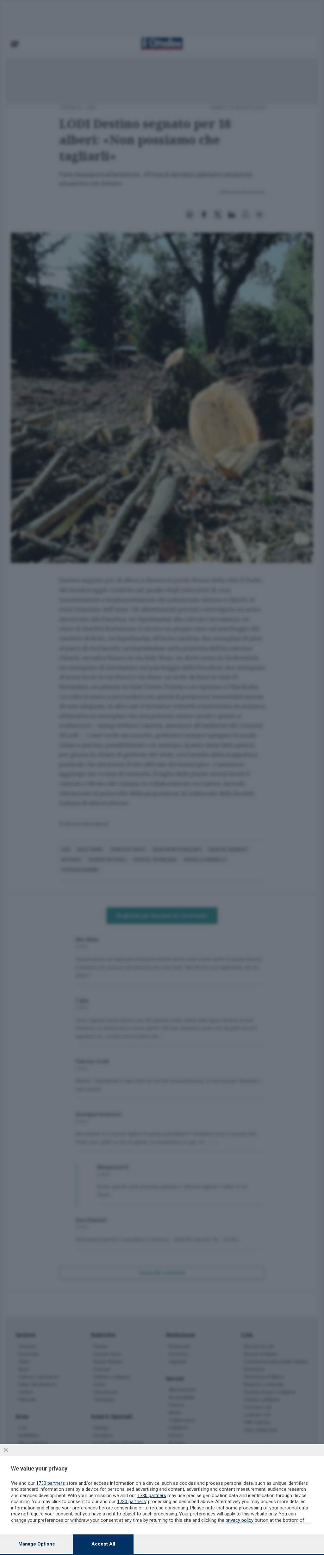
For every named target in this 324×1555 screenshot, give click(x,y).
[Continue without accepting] (5, 1450)
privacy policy (239, 1520)
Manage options (36, 1544)
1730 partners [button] (50, 1483)
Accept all (103, 1544)
